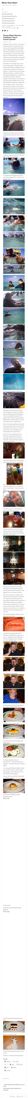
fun (8, 1078)
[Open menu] (3, 9)
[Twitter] (3, 30)
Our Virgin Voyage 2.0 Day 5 (8, 20)
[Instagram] (7, 30)
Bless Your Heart (9, 3)
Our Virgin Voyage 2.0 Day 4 (8, 23)
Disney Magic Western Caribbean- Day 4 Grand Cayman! (12, 37)
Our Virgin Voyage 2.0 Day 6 (8, 18)
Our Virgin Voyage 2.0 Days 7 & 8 (9, 16)
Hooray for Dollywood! (7, 14)
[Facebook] (5, 30)
